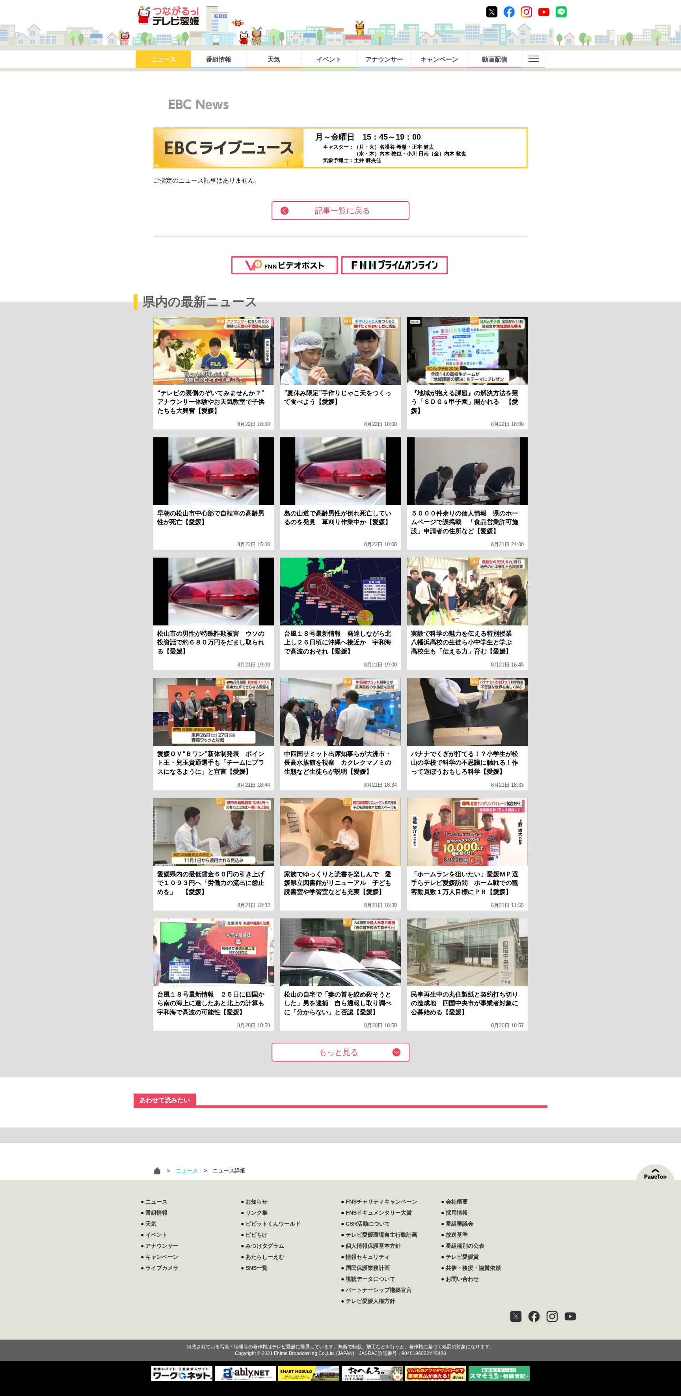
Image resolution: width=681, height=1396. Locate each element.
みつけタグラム (265, 1246)
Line (561, 12)
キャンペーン (439, 59)
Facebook (509, 12)
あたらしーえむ (265, 1257)
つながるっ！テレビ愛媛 (340, 1333)
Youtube (544, 12)
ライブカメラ (162, 1268)
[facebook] (534, 1316)
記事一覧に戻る (342, 210)
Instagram (526, 12)
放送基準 (457, 1235)
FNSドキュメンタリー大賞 (379, 1212)
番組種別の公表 (465, 1246)
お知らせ (257, 1201)
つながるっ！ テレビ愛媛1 (168, 15)
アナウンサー (384, 59)
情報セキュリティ (368, 1257)
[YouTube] (570, 1316)
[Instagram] (552, 1316)
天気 (274, 59)
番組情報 (218, 59)
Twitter (492, 12)
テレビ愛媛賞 (462, 1257)
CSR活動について (368, 1224)
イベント (329, 59)
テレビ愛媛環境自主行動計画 (381, 1235)
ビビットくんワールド (273, 1224)
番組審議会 (459, 1224)
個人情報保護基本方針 (373, 1246)
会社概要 (457, 1201)
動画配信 (494, 59)
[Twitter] (516, 1316)
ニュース (163, 59)
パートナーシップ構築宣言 (379, 1290)
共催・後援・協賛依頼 (473, 1268)
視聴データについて (370, 1279)
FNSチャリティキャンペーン (381, 1201)
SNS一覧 (257, 1268)
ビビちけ (257, 1235)
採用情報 (457, 1212)
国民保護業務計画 (368, 1268)
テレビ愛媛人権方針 (370, 1301)
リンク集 (257, 1212)
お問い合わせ (462, 1279)
